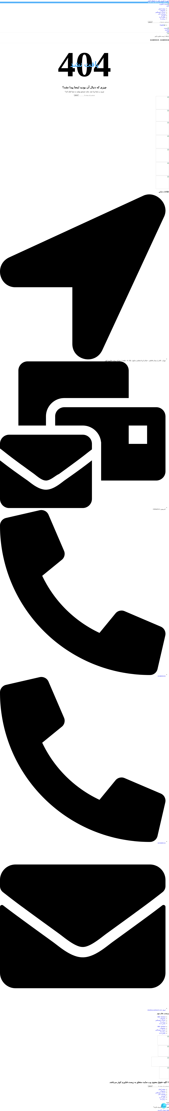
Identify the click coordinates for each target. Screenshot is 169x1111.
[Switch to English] (162, 25)
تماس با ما (162, 1023)
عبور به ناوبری (164, 1)
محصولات (162, 1018)
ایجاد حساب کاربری (163, 1110)
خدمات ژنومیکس (160, 1020)
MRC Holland (161, 1017)
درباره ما (162, 1022)
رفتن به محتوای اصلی (154, 1)
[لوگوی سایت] (163, 5)
